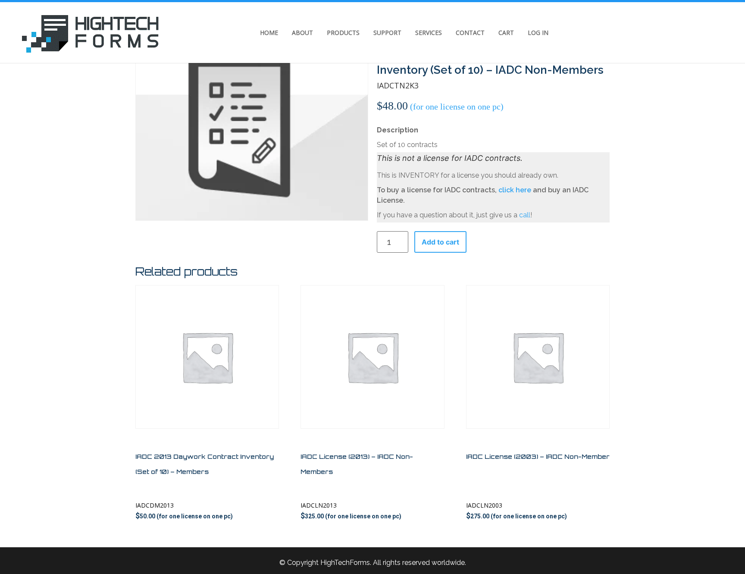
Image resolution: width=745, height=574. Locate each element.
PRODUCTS (343, 32)
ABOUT (302, 32)
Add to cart (440, 242)
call (524, 215)
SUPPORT (387, 32)
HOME (269, 32)
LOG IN (538, 32)
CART (506, 32)
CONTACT (470, 32)
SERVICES (428, 32)
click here (514, 190)
